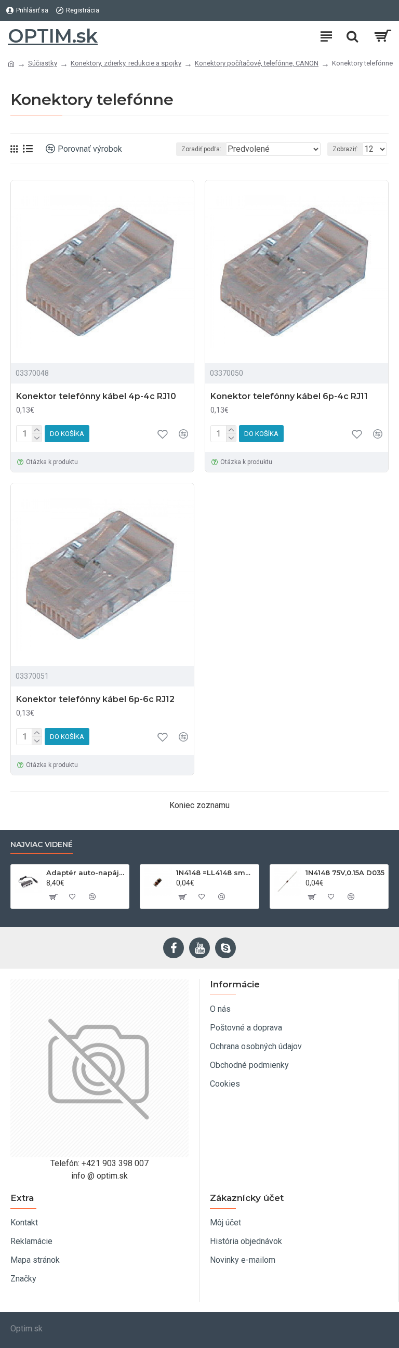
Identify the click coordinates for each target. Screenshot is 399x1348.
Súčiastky (42, 63)
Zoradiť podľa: (201, 149)
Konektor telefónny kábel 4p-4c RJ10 (96, 396)
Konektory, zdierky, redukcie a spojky (126, 63)
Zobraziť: (345, 149)
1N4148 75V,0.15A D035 (344, 872)
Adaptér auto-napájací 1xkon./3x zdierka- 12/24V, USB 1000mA (85, 872)
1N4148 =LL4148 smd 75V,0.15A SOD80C (215, 872)
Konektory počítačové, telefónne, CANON (256, 63)
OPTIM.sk (53, 35)
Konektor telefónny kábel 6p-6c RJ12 (95, 699)
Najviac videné (41, 844)
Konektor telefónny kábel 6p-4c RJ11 (289, 396)
